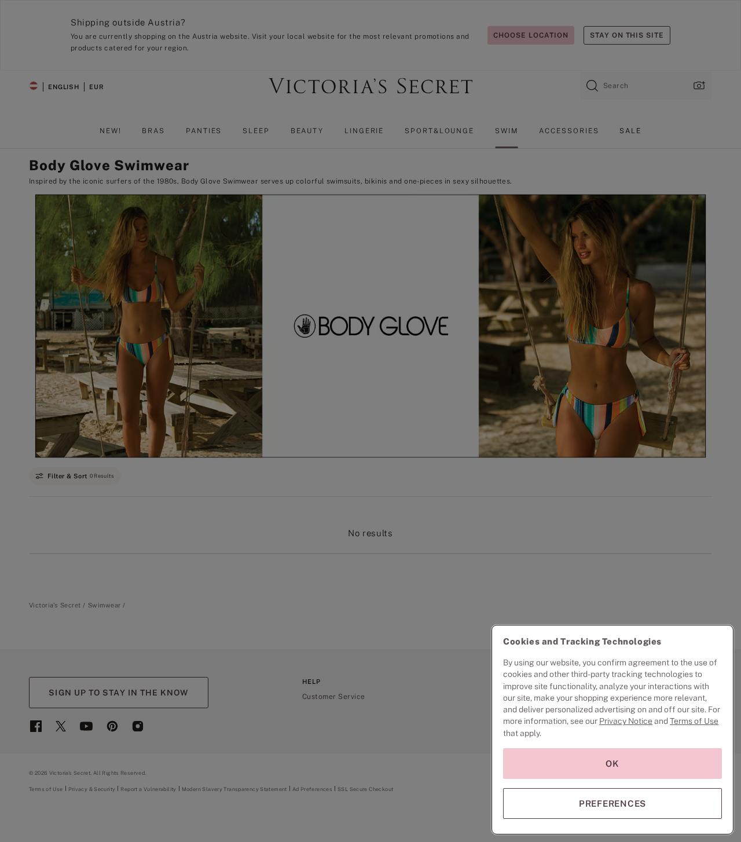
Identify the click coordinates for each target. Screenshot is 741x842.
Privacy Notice (625, 721)
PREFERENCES (612, 803)
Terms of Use (694, 721)
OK (612, 763)
